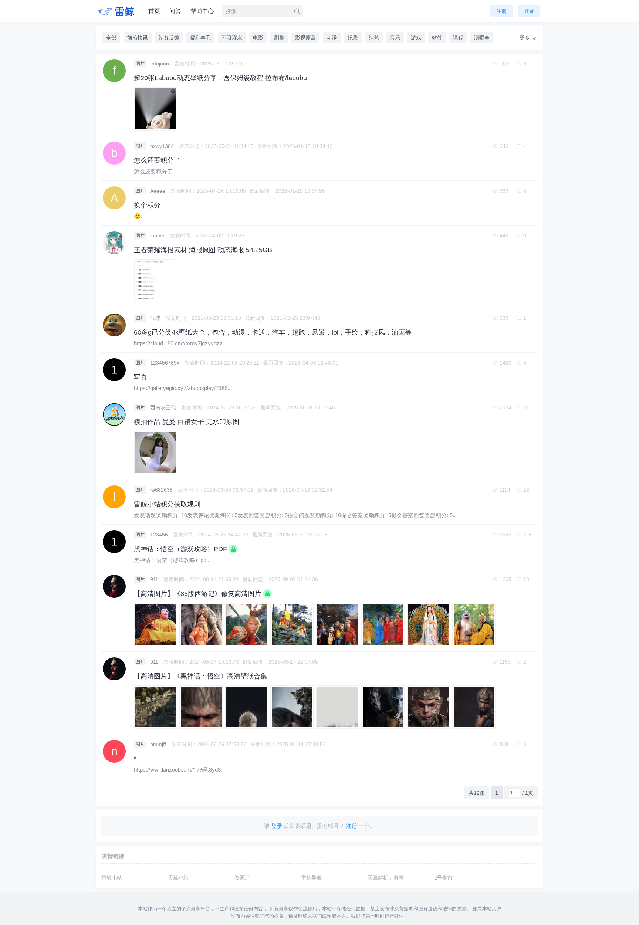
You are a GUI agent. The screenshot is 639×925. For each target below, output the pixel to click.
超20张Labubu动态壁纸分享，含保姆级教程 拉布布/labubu (220, 78)
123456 (159, 535)
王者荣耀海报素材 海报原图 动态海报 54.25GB (203, 250)
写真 (140, 377)
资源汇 (242, 878)
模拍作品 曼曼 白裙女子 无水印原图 (186, 422)
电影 (258, 38)
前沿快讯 (137, 38)
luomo (158, 235)
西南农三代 (164, 407)
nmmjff (159, 744)
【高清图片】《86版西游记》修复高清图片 (197, 593)
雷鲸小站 (111, 878)
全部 (111, 38)
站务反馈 (169, 38)
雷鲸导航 (311, 878)
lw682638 (162, 490)
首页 (154, 11)
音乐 (395, 38)
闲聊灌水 (232, 38)
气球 (156, 318)
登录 (529, 11)
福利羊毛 (200, 38)
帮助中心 (202, 11)
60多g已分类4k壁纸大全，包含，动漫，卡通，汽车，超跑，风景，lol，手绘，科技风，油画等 (273, 332)
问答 (175, 11)
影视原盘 (305, 38)
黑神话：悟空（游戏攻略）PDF (180, 549)
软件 (437, 38)
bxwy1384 (162, 146)
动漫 (332, 38)
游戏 (416, 38)
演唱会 (482, 38)
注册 (501, 11)
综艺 (374, 38)
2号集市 (443, 878)
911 (155, 579)
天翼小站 (178, 878)
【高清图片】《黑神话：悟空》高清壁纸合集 (200, 676)
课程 (458, 38)
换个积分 (147, 205)
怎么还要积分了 (157, 160)
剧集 (279, 38)
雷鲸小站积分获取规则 (167, 504)
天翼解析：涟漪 (386, 878)
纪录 (353, 38)
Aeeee (158, 191)
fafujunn (160, 64)
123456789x (165, 363)
